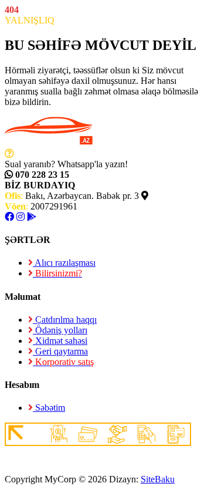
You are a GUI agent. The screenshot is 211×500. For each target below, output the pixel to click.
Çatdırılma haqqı (65, 320)
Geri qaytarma (60, 351)
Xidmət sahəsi (60, 341)
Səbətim (49, 408)
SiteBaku (158, 479)
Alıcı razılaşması (64, 263)
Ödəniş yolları (60, 330)
